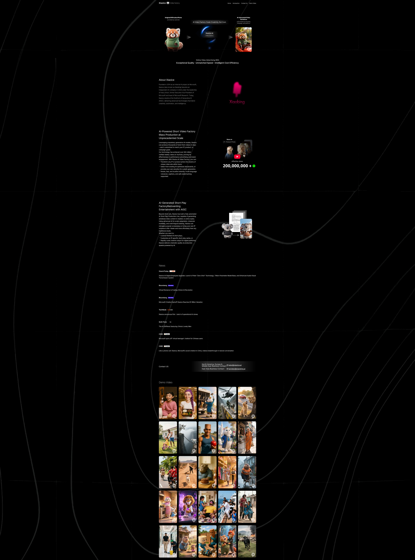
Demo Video (252, 3)
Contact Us (244, 3)
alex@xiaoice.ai (235, 365)
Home (229, 3)
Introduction (236, 3)
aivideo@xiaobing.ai (237, 369)
